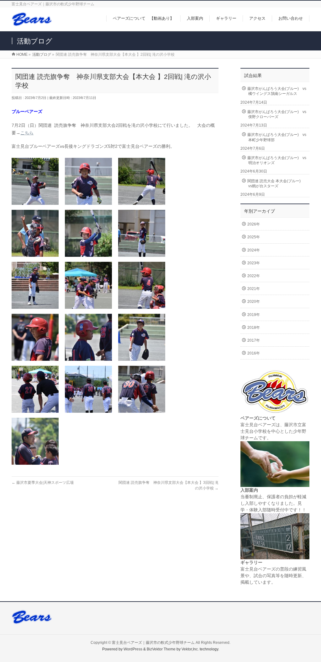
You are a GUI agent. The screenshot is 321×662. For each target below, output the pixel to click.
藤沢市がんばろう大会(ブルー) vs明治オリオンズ (276, 160)
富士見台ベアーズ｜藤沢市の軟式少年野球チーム (153, 642)
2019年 (253, 315)
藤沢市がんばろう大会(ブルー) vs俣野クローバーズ (276, 114)
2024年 (253, 250)
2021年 (253, 289)
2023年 (253, 263)
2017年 (253, 340)
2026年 (253, 224)
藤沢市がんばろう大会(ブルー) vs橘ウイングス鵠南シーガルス (276, 91)
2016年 (253, 353)
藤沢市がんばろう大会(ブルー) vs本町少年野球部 (276, 137)
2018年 (253, 327)
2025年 (253, 237)
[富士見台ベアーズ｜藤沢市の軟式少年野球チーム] (32, 23)
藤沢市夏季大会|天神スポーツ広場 (43, 482)
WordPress (133, 649)
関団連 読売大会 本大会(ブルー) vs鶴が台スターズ (275, 183)
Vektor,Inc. (190, 649)
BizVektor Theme (161, 649)
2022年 (253, 276)
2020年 (253, 301)
